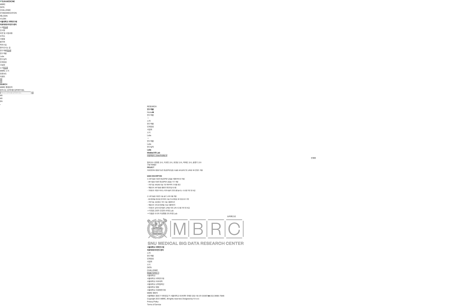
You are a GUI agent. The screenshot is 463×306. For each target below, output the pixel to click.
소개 (1, 27)
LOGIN (4, 16)
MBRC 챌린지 (152, 293)
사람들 (2, 39)
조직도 (2, 36)
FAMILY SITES (152, 273)
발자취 (2, 42)
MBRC (2, 4)
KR (1, 95)
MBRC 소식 (4, 71)
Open (5, 27)
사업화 (2, 65)
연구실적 (3, 59)
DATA (2, 7)
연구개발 (3, 50)
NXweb (196, 299)
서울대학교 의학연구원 (155, 278)
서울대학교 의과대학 (155, 281)
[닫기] (1, 81)
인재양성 (3, 62)
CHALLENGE (5, 10)
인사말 (2, 30)
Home (149, 112)
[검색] (32, 93)
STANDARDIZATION (8, 13)
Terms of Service (154, 304)
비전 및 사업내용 (6, 33)
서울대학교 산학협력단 (155, 284)
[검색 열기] (1, 79)
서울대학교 (151, 275)
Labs (2, 56)
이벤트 (2, 76)
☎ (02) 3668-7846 (216, 296)
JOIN (4, 19)
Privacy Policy (152, 301)
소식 (1, 68)
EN (1, 101)
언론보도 (3, 74)
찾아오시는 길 (5, 48)
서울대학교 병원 (153, 287)
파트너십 (3, 45)
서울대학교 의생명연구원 (156, 290)
